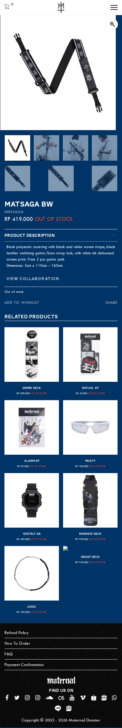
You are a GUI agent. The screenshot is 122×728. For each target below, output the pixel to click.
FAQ (8, 654)
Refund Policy (16, 632)
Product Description (29, 235)
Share (111, 302)
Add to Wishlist (21, 302)
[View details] (31, 354)
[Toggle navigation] (114, 7)
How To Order (17, 643)
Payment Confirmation (24, 664)
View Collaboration (33, 278)
